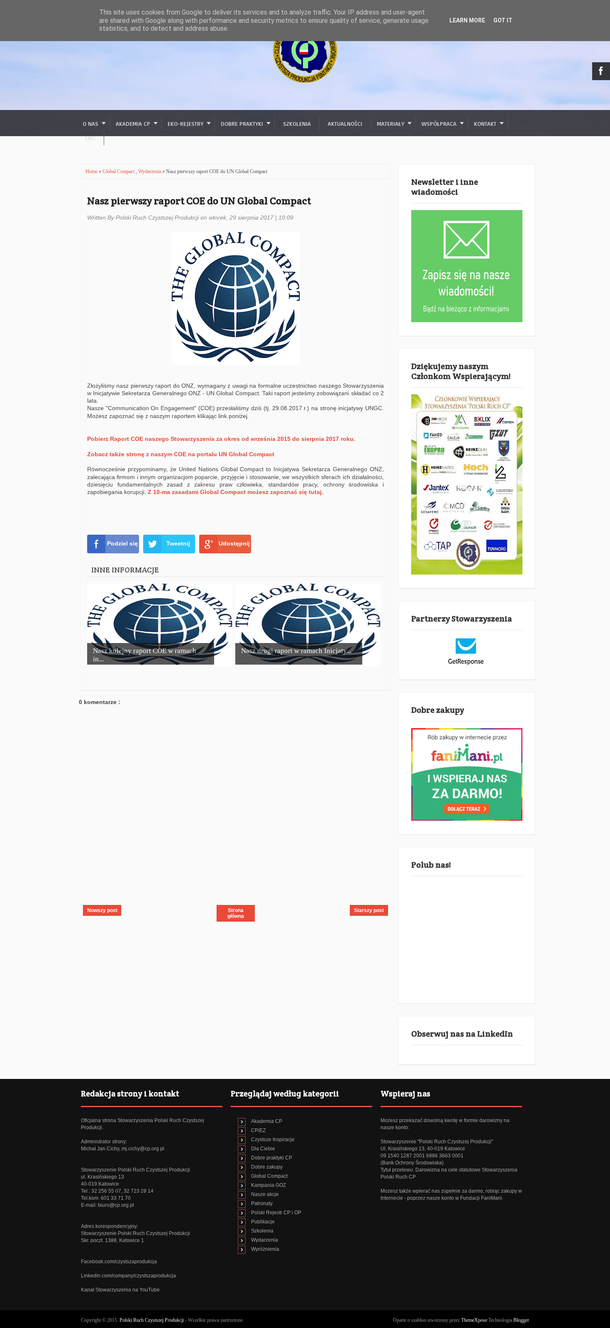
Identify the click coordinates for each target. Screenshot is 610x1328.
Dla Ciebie (263, 1149)
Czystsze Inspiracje (273, 1139)
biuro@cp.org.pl (116, 1205)
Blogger (521, 1320)
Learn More (467, 20)
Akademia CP (266, 1121)
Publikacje (263, 1222)
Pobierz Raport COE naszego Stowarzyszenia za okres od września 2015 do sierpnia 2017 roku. (221, 438)
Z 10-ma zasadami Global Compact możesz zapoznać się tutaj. (235, 492)
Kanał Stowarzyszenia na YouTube (120, 1290)
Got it (502, 20)
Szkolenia (297, 123)
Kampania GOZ (268, 1185)
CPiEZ (258, 1130)
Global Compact (119, 171)
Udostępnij (234, 543)
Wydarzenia (150, 171)
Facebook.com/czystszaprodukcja (119, 1261)
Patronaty (262, 1203)
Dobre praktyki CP (271, 1158)
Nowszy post (102, 910)
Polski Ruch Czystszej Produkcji (152, 1320)
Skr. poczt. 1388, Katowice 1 (112, 1240)
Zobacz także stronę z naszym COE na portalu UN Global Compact (180, 454)
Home (92, 171)
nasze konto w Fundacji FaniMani (464, 1198)
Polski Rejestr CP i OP (276, 1212)
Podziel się (122, 543)
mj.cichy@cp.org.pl (143, 1149)
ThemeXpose (474, 1320)
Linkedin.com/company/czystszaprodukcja (128, 1276)
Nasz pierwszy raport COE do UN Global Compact (199, 200)
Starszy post (369, 910)
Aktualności (345, 123)
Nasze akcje (265, 1194)
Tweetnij (178, 543)
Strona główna (235, 913)
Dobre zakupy (267, 1167)
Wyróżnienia (265, 1249)
